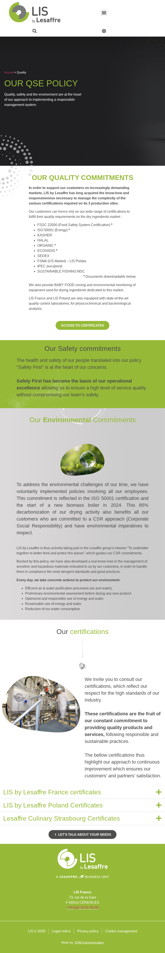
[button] (103, 12)
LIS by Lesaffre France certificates (52, 792)
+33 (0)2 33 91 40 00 (82, 908)
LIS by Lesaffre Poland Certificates (53, 805)
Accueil (9, 72)
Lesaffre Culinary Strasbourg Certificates (61, 818)
